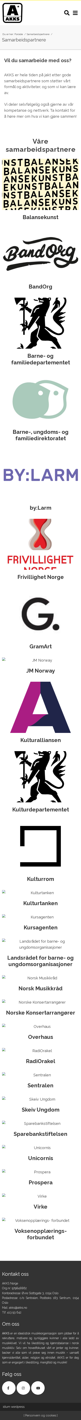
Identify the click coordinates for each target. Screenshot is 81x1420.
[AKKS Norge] (12, 12)
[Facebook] (9, 1388)
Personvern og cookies (40, 1415)
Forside (19, 34)
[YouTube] (38, 1388)
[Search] (67, 12)
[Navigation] (75, 12)
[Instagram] (23, 1388)
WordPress (14, 1406)
